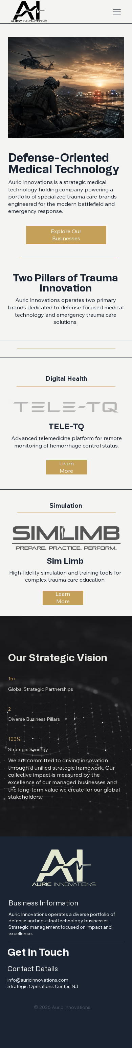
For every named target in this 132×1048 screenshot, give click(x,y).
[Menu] (117, 12)
